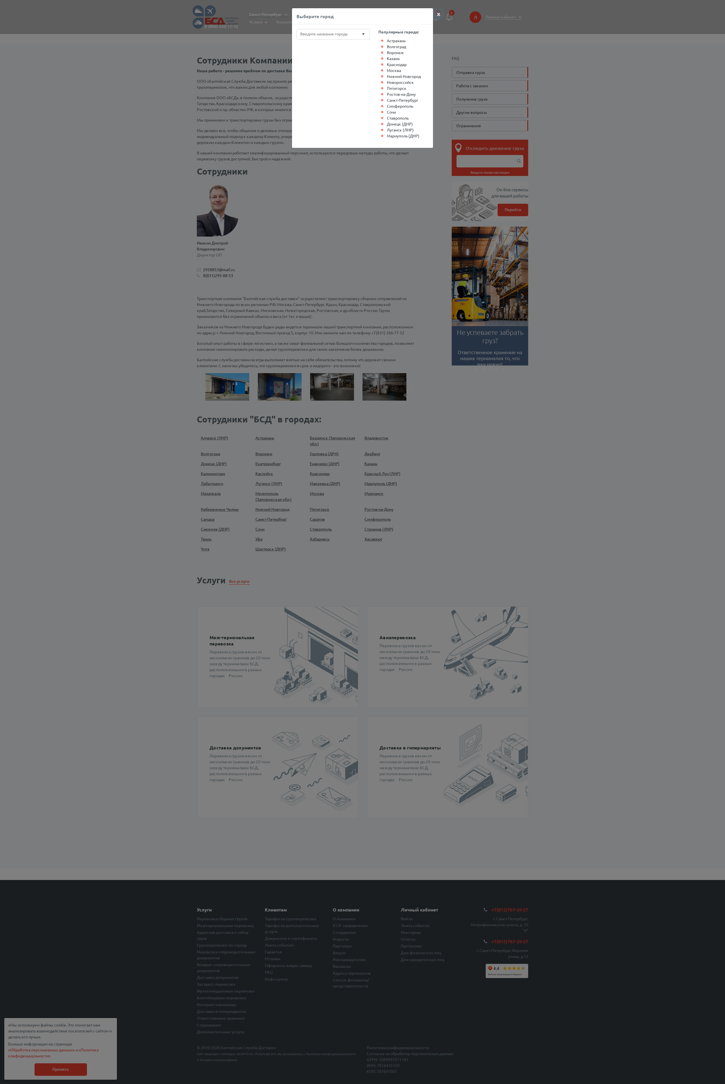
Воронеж (395, 52)
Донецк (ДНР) (400, 123)
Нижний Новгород (404, 76)
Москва (394, 70)
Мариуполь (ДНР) (403, 135)
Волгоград (396, 46)
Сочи (391, 111)
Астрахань (396, 40)
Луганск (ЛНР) (400, 129)
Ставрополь (398, 117)
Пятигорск (396, 88)
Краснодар (397, 64)
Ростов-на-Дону (401, 94)
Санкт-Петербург (402, 100)
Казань (393, 58)
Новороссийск (400, 82)
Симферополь (400, 106)
